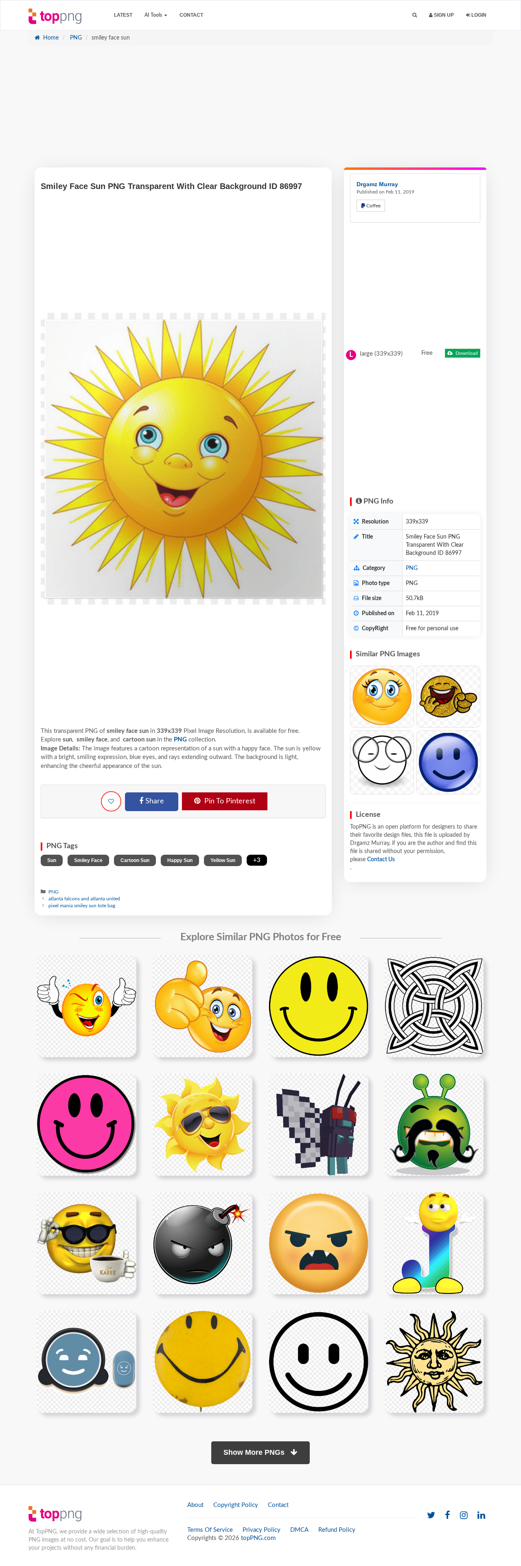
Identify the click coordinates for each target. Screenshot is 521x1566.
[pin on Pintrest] (125, 966)
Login (478, 15)
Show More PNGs (255, 1452)
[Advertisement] (260, 110)
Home (50, 38)
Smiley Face (88, 860)
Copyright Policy (235, 1505)
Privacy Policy (261, 1530)
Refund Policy (336, 1530)
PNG (75, 38)
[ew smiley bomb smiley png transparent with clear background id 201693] (202, 1243)
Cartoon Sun (134, 860)
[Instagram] (464, 1515)
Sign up (443, 15)
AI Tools (153, 15)
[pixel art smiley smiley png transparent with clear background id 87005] (318, 1124)
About (195, 1505)
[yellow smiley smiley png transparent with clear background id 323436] (202, 1361)
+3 (256, 860)
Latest (123, 15)
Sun (51, 860)
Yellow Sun (222, 860)
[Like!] (111, 801)
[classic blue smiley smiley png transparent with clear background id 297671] (86, 1361)
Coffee (373, 205)
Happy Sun (180, 860)
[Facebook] (447, 1515)
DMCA (299, 1530)
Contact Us (381, 859)
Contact (191, 15)
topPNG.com (258, 1538)
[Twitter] (431, 1515)
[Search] (414, 15)
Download (466, 353)
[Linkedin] (481, 1515)
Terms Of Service (210, 1530)
